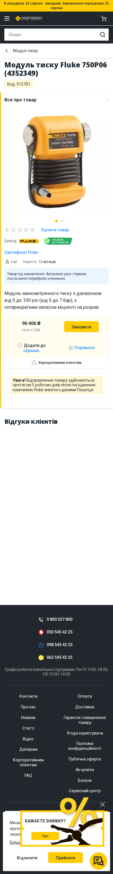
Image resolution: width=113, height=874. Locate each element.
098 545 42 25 (59, 645)
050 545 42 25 (59, 632)
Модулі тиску (25, 50)
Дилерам (28, 749)
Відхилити (27, 858)
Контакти (28, 696)
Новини (28, 717)
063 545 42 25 (59, 657)
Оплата (85, 696)
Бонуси (85, 780)
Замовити (81, 327)
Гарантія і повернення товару (85, 720)
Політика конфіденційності (84, 746)
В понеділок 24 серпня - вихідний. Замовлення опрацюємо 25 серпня (56, 5)
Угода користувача (85, 733)
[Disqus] (56, 503)
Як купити (85, 769)
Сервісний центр (85, 790)
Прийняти (65, 858)
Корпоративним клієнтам (60, 363)
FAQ (28, 775)
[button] (56, 221)
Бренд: (10, 241)
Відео (28, 739)
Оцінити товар (55, 230)
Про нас (28, 707)
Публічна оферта (85, 759)
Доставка (84, 707)
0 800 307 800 (59, 619)
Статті (28, 728)
